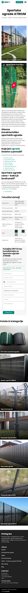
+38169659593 (8, 191)
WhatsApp (18, 268)
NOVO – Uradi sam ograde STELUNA (11, 561)
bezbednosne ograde (10, 161)
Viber (13, 268)
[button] (25, 2)
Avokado (7, 591)
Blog (2, 567)
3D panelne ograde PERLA (9, 438)
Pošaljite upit (8, 312)
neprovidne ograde (9, 159)
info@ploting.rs (5, 189)
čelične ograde (8, 163)
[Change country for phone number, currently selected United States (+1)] (4, 282)
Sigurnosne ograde (7, 409)
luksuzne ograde (8, 165)
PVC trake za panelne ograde (10, 352)
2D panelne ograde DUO (8, 495)
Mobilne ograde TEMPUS (8, 380)
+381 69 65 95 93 (7, 268)
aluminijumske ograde (10, 166)
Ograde (10, 17)
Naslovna (4, 17)
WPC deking (4, 564)
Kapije (3, 555)
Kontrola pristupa (6, 558)
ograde (15, 148)
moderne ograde (8, 168)
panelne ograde (8, 158)
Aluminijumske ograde (7, 552)
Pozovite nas (19, 2)
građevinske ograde (9, 170)
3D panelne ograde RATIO (9, 524)
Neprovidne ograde (7, 466)
